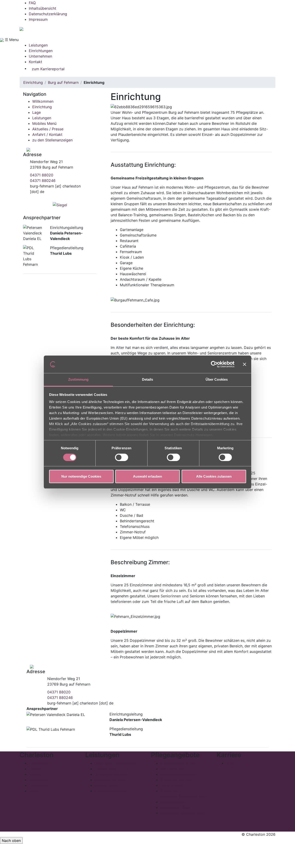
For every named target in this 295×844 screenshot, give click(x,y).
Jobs (230, 763)
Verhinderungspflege (178, 774)
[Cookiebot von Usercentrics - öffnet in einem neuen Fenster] (214, 364)
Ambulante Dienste (110, 774)
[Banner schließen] (244, 364)
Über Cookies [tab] (217, 379)
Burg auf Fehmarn (63, 82)
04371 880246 (43, 180)
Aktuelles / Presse (47, 129)
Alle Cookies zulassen (214, 476)
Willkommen (42, 101)
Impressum (38, 19)
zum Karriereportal (48, 69)
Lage (36, 112)
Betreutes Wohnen (110, 779)
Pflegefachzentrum (110, 791)
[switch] (121, 457)
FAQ (32, 2)
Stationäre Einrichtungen (115, 763)
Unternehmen (40, 56)
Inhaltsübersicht (42, 8)
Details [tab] (147, 379)
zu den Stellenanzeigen (52, 140)
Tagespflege (105, 768)
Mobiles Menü (44, 123)
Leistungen (38, 45)
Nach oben (11, 840)
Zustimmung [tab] (78, 379)
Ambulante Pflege (175, 807)
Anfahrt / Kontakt (47, 134)
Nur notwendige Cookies (81, 476)
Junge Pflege (171, 785)
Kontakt (35, 61)
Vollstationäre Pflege (178, 763)
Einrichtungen (41, 50)
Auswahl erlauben (147, 476)
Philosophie (39, 763)
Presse (34, 768)
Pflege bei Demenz (176, 779)
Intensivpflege (172, 802)
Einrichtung (33, 82)
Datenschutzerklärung (48, 14)
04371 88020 (41, 175)
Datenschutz (40, 785)
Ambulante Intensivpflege (182, 813)
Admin (34, 791)
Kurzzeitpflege (172, 768)
